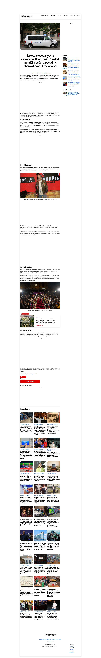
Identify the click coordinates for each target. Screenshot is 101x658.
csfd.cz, (31, 374)
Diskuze (23, 378)
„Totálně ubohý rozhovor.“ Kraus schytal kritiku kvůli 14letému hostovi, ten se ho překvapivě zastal (40, 616)
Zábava (78, 15)
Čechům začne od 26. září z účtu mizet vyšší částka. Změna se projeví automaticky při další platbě (26, 500)
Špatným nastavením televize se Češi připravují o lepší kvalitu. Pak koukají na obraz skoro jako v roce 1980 (26, 428)
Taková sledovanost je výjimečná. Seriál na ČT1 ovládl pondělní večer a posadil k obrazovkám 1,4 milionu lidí (40, 61)
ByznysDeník (71, 652)
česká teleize (39, 73)
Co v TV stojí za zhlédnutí (52, 449)
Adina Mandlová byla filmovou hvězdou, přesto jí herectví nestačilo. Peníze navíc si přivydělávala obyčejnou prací (53, 429)
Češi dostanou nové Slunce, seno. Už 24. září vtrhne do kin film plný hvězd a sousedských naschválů (40, 570)
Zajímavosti (65, 15)
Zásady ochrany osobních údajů (45, 639)
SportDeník (72, 647)
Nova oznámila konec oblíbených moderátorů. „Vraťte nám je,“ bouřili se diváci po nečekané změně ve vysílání (40, 454)
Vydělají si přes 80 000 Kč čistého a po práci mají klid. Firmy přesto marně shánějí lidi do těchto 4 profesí (40, 546)
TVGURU (71, 649)
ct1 (42, 73)
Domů (21, 53)
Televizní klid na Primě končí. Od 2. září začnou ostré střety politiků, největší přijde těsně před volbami (26, 570)
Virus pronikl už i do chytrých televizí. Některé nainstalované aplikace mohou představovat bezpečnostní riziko (53, 523)
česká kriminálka (34, 73)
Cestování (59, 15)
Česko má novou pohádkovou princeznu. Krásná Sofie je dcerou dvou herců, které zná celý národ (40, 477)
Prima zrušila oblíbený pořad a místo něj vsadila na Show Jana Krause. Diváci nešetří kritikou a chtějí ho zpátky (26, 547)
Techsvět (71, 646)
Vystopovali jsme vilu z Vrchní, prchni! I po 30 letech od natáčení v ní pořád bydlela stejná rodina (26, 522)
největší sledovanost (47, 73)
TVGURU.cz (26, 53)
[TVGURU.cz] (26, 17)
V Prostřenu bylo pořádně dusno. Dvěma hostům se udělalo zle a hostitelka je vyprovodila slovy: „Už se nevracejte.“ (53, 593)
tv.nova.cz (35, 374)
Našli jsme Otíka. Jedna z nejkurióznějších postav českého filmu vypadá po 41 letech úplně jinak (40, 500)
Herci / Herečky (44, 15)
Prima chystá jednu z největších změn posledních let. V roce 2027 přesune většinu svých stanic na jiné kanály (26, 455)
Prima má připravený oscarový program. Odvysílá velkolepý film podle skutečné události (26, 593)
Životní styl (72, 15)
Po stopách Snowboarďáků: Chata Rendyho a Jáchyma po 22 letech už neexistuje (26, 615)
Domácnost (52, 15)
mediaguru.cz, (26, 374)
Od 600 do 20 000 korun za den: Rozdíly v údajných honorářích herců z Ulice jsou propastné (40, 592)
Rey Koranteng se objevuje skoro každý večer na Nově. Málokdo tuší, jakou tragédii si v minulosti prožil (26, 477)
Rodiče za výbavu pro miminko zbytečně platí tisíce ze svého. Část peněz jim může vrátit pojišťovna (53, 570)
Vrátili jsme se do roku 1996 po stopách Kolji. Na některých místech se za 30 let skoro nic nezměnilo (53, 546)
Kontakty (53, 639)
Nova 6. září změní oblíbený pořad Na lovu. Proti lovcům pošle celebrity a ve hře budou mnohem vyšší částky (53, 616)
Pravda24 (72, 650)
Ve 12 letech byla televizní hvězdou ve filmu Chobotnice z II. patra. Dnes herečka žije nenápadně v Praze (71, 94)
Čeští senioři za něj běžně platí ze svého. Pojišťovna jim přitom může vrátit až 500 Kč (53, 499)
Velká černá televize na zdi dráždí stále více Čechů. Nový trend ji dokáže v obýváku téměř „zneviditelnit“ (53, 477)
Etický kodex (58, 639)
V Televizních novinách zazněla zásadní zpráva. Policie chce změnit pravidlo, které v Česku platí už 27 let (40, 522)
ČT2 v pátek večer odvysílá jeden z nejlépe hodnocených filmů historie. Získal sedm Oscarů (53, 455)
